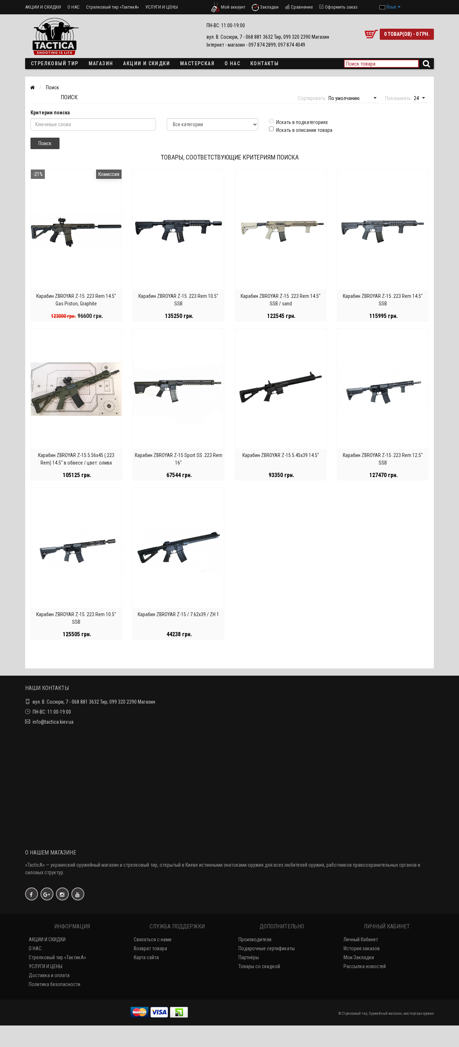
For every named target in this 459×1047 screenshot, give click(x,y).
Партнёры (248, 957)
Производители (254, 939)
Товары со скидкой (259, 966)
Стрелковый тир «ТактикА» (112, 7)
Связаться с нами (152, 939)
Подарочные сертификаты (266, 948)
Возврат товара (150, 948)
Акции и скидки (146, 63)
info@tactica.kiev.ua (53, 722)
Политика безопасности (54, 984)
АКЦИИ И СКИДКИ (43, 7)
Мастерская (197, 63)
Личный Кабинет (361, 939)
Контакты (264, 63)
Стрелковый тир (55, 63)
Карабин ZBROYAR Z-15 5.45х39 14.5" (280, 455)
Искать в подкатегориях (302, 122)
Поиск (52, 87)
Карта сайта (146, 957)
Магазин (101, 63)
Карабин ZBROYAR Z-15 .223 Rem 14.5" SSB (383, 299)
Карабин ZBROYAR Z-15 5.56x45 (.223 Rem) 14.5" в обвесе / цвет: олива (76, 459)
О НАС (73, 7)
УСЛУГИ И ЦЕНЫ (161, 7)
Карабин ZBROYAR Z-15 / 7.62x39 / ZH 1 (178, 614)
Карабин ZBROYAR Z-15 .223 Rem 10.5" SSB (178, 299)
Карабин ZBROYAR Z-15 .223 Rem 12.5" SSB (383, 459)
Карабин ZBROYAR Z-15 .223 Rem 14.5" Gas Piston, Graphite (76, 299)
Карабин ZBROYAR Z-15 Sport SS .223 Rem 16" (178, 459)
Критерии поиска (50, 112)
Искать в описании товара (304, 130)
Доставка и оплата (49, 975)
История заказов (362, 948)
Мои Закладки (359, 957)
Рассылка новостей (365, 966)
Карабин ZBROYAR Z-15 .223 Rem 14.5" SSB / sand (281, 299)
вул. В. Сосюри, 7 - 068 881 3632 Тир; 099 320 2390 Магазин (94, 702)
